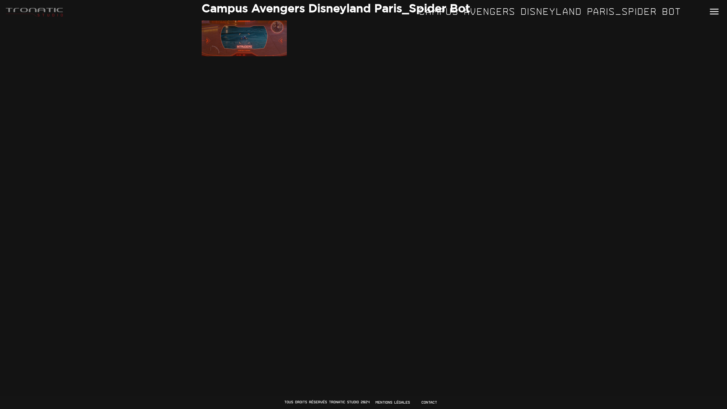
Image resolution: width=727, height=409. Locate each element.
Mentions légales (392, 402)
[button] (714, 12)
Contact (429, 402)
